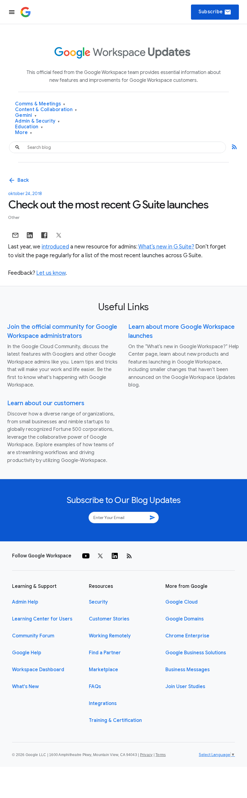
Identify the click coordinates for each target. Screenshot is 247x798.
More (23, 133)
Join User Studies (185, 687)
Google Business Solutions (195, 653)
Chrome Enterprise (187, 636)
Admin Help (25, 602)
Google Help (26, 653)
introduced (55, 246)
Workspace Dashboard (38, 670)
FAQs (95, 687)
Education (29, 127)
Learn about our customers (45, 403)
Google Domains (184, 619)
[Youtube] (86, 556)
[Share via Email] (15, 235)
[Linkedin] (115, 556)
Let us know (51, 273)
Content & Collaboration (46, 110)
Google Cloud (181, 602)
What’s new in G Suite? (166, 246)
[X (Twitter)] (100, 556)
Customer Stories (109, 619)
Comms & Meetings (40, 104)
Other (14, 217)
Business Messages (187, 670)
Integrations (103, 703)
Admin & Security (37, 121)
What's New (25, 687)
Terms (160, 755)
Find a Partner (105, 653)
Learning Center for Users (42, 619)
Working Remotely (110, 636)
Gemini (25, 115)
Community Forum (33, 636)
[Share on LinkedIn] (30, 235)
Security (98, 602)
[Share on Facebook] (44, 235)
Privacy (146, 755)
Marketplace (103, 670)
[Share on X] (59, 235)
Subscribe (215, 12)
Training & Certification (115, 720)
